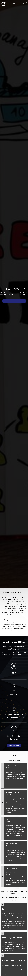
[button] (14, 4)
